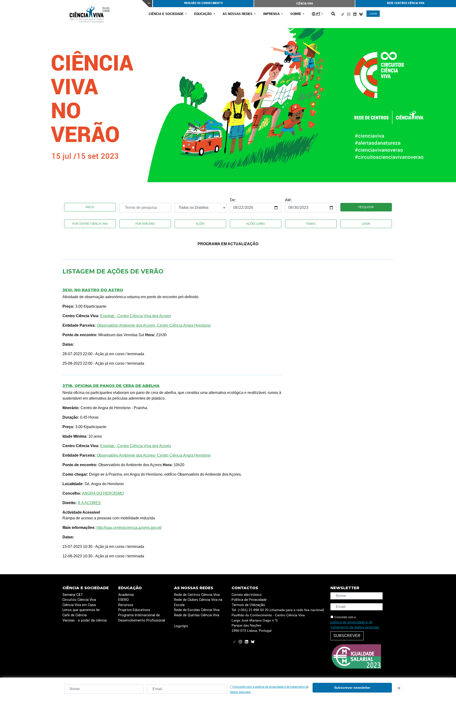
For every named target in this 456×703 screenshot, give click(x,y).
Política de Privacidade (249, 600)
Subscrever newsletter (352, 687)
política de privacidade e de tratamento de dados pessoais (354, 625)
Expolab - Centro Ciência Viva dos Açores (135, 316)
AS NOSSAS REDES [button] (238, 14)
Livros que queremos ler (81, 610)
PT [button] (317, 14)
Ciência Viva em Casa (79, 605)
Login (366, 224)
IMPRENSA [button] (271, 14)
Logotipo (181, 626)
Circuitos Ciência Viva (79, 600)
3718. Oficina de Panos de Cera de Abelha (111, 385)
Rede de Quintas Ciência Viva (196, 615)
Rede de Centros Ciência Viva (197, 595)
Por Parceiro (145, 224)
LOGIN (373, 13)
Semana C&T (72, 595)
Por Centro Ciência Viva (90, 224)
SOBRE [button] (296, 14)
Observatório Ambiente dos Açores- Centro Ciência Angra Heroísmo (154, 325)
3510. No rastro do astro (92, 290)
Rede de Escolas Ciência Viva (196, 610)
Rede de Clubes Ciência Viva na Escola (198, 602)
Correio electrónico (247, 595)
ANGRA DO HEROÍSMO (103, 493)
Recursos (125, 605)
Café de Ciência (74, 615)
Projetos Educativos (134, 610)
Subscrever (347, 636)
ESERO (123, 600)
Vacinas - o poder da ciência (84, 620)
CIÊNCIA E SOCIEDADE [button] (167, 14)
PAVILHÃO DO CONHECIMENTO (203, 3)
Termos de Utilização (248, 605)
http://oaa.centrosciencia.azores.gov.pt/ (129, 528)
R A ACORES (89, 503)
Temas (311, 224)
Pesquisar (366, 207)
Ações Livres (255, 224)
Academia (126, 595)
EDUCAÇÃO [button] (203, 14)
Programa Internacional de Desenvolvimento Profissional (141, 617)
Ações (200, 224)
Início (90, 207)
